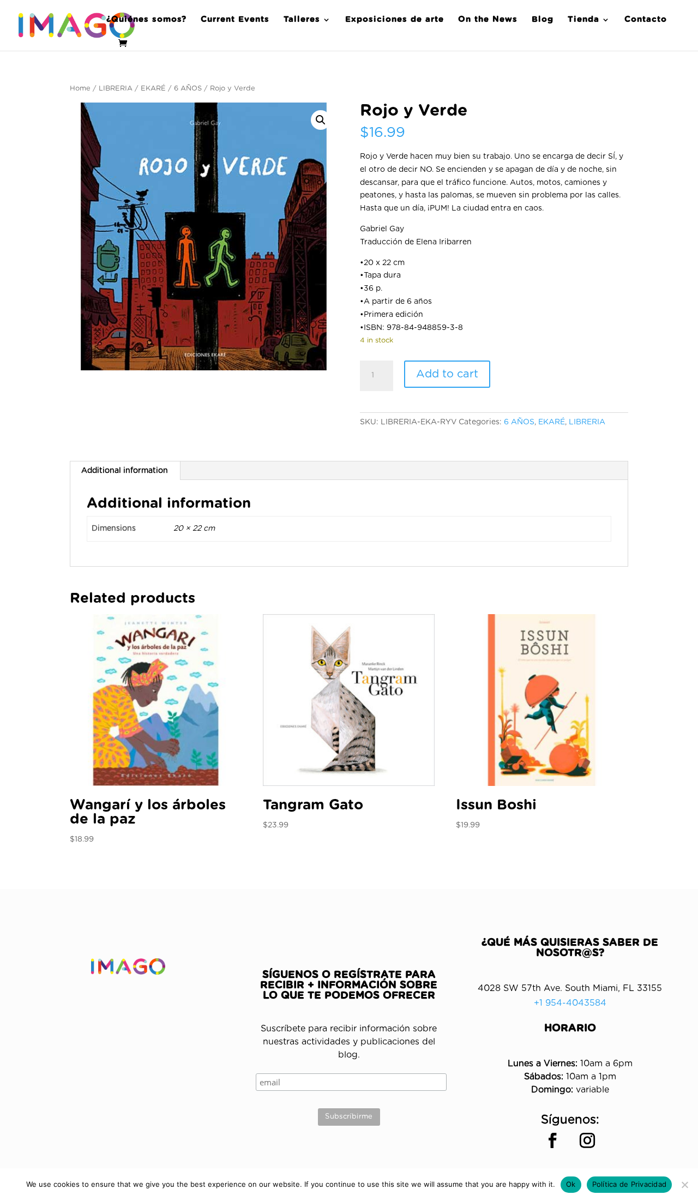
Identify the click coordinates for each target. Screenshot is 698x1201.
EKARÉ (153, 88)
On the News (488, 19)
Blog (542, 19)
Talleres (302, 19)
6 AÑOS (188, 88)
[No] (684, 1184)
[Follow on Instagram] (587, 1140)
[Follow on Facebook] (552, 1140)
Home (80, 88)
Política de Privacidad (629, 1184)
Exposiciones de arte (394, 19)
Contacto (645, 19)
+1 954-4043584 (570, 1003)
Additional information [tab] (124, 471)
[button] (320, 120)
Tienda (583, 19)
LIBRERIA (116, 88)
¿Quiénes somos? (146, 19)
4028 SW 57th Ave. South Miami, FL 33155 (570, 988)
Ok (571, 1184)
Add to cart (447, 374)
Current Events (235, 19)
